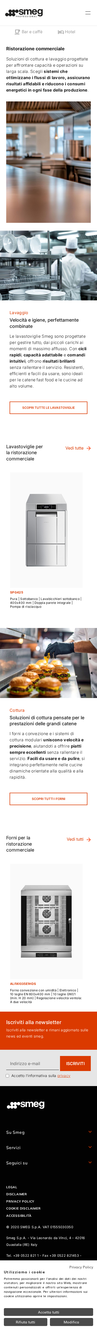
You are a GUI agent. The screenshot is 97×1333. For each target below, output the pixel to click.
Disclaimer (16, 1194)
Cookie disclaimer (23, 1208)
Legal (11, 1187)
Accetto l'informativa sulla (40, 1075)
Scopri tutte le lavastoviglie (48, 408)
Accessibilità (18, 1216)
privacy (63, 1075)
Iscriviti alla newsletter (33, 1022)
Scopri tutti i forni (48, 799)
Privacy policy (20, 1201)
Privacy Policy (81, 1266)
